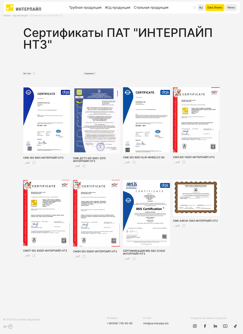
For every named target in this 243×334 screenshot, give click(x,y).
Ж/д (117, 7)
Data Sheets (214, 7)
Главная (7, 16)
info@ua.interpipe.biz (156, 323)
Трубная (85, 7)
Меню (231, 7)
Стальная (151, 7)
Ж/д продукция (20, 16)
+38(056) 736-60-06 (119, 323)
